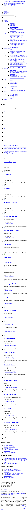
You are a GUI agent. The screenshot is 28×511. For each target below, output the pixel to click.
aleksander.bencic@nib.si (11, 387)
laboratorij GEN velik (10, 202)
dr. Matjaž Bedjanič (10, 338)
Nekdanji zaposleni (8, 153)
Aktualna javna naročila (9, 447)
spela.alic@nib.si (9, 223)
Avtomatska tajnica (10, 162)
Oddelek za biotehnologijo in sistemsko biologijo (15, 147)
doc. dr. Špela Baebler (10, 284)
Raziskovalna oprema (9, 477)
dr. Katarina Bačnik (10, 270)
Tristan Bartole (8, 324)
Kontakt (5, 11)
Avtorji (23, 508)
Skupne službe (7, 152)
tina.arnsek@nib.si (9, 250)
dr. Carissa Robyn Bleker (11, 422)
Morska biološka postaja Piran (11, 145)
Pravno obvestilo (24, 506)
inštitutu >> (6, 489)
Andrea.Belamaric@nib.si (11, 358)
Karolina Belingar (9, 365)
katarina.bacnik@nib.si (10, 276)
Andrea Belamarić (9, 352)
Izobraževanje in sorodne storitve (11, 474)
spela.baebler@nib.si (9, 290)
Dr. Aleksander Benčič (10, 380)
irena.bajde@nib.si (9, 303)
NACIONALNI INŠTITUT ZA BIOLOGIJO (15, 1)
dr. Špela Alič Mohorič (10, 216)
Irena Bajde (7, 298)
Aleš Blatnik (7, 408)
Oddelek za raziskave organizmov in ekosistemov (15, 151)
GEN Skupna (8, 174)
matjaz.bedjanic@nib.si (10, 345)
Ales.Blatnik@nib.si (9, 415)
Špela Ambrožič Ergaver (11, 230)
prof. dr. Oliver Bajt (10, 310)
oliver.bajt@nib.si (9, 317)
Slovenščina (6, 12)
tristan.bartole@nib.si (10, 331)
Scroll (2, 509)
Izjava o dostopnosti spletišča (10, 452)
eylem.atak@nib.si (9, 262)
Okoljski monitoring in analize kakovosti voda (14, 473)
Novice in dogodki (8, 448)
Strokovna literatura (8, 445)
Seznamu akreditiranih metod (7, 494)
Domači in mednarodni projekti (11, 449)
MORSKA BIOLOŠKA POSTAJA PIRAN (14, 3)
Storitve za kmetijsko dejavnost (11, 469)
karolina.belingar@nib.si (10, 372)
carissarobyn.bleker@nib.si (11, 429)
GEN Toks (7, 188)
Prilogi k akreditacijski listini (18, 493)
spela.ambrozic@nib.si (10, 237)
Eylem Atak (7, 257)
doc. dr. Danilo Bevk (10, 394)
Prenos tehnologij (8, 476)
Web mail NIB (7, 451)
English (5, 13)
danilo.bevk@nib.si (9, 401)
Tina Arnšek (7, 244)
